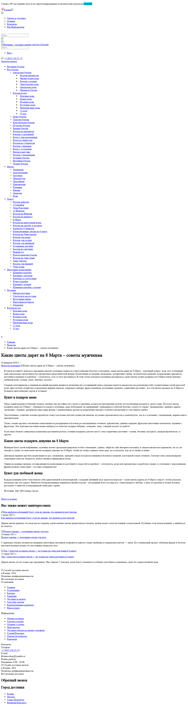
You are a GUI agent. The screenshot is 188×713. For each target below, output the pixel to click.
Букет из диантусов (22, 140)
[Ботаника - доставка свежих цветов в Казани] (25, 44)
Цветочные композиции (19, 269)
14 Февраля (18, 210)
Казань (10, 693)
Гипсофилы (19, 181)
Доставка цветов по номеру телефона (26, 630)
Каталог (11, 593)
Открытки (18, 305)
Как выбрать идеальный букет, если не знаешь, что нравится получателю (37, 517)
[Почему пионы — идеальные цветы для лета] (94, 531)
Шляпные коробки (22, 272)
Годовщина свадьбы (23, 246)
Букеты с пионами (22, 146)
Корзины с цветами (22, 275)
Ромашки (17, 187)
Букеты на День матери (24, 234)
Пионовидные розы (30, 107)
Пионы (16, 190)
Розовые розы (27, 101)
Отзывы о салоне (15, 624)
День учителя (19, 260)
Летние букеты (20, 163)
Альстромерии (20, 172)
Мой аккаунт (13, 627)
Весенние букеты (15, 66)
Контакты (12, 24)
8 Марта (17, 219)
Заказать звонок (9, 61)
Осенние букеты (21, 157)
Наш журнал (13, 607)
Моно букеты (19, 116)
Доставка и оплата (16, 599)
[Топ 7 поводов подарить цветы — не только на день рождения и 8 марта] (94, 550)
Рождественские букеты (25, 255)
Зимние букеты (20, 128)
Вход (9, 52)
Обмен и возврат (15, 618)
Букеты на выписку (23, 216)
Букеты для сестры (22, 240)
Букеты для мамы (21, 237)
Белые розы (26, 99)
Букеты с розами (28, 81)
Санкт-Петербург (15, 699)
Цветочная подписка (23, 302)
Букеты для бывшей (23, 263)
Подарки (11, 290)
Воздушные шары (22, 299)
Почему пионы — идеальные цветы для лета (23, 537)
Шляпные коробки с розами (27, 287)
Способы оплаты (15, 602)
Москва (11, 696)
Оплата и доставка (16, 18)
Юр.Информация (15, 27)
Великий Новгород (16, 702)
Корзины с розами (22, 284)
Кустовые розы (27, 104)
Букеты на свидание (23, 249)
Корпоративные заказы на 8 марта (30, 231)
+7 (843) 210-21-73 (13, 58)
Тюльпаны (18, 169)
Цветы (10, 166)
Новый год (18, 252)
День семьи (18, 266)
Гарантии (12, 596)
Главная (11, 587)
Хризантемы (19, 184)
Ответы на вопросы (17, 636)
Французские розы (29, 78)
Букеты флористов (29, 75)
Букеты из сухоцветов (24, 143)
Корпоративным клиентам (20, 605)
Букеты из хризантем (23, 131)
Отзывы (11, 21)
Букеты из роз (20, 93)
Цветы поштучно (21, 152)
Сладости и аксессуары (24, 296)
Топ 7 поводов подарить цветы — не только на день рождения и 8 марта (37, 556)
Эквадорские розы (29, 84)
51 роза (23, 110)
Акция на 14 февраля (23, 228)
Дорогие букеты (21, 119)
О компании (13, 590)
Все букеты (12, 69)
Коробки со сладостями (24, 278)
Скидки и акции (15, 621)
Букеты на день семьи (24, 257)
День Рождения (20, 207)
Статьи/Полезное (15, 633)
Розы (15, 196)
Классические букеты (24, 122)
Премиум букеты (28, 90)
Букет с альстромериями (25, 137)
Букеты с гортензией (23, 134)
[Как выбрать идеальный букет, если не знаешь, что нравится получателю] (94, 512)
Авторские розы (28, 87)
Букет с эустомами (22, 149)
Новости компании (10, 365)
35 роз (23, 113)
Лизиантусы (19, 178)
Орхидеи (17, 193)
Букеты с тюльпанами (24, 154)
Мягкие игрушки (21, 293)
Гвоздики (17, 175)
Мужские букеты (21, 125)
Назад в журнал (9, 499)
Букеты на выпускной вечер (27, 222)
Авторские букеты (22, 72)
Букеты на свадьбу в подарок (27, 225)
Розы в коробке (20, 281)
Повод (10, 199)
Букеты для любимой (23, 243)
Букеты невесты (21, 202)
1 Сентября (18, 204)
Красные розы (27, 96)
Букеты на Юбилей (22, 213)
